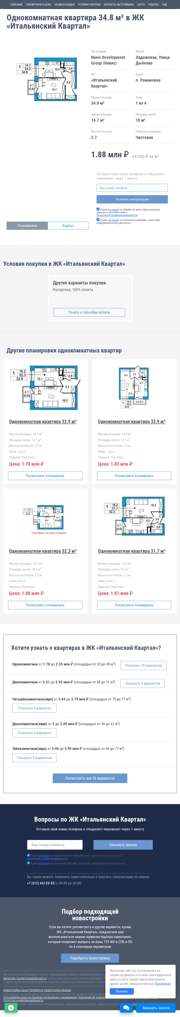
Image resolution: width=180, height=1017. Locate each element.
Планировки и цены (38, 4)
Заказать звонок (123, 844)
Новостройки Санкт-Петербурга (23, 990)
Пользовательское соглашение (22, 997)
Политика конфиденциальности (23, 1000)
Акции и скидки (64, 4)
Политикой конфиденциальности (117, 215)
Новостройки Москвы (57, 990)
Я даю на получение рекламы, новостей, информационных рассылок (128, 221)
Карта (141, 4)
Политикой (162, 984)
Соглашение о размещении (60, 997)
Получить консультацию (132, 199)
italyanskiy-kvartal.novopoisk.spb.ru (24, 978)
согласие (113, 209)
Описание (17, 4)
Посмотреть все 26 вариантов (90, 778)
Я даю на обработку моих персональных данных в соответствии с (74, 857)
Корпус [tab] (68, 225)
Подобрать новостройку (90, 958)
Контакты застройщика (119, 4)
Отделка (153, 4)
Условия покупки (89, 4)
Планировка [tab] (27, 225)
